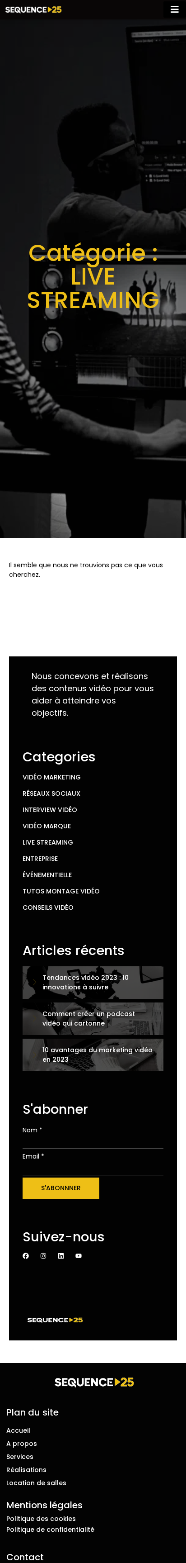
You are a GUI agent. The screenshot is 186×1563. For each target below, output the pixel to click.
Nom (32, 1130)
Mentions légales (44, 1505)
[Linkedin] (61, 1256)
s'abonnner (61, 1187)
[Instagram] (43, 1256)
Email (33, 1156)
